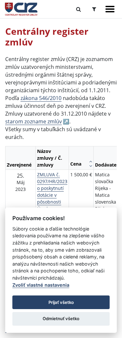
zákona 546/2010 (40, 98)
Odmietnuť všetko (61, 318)
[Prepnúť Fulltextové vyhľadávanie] (78, 9)
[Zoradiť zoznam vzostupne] (90, 161)
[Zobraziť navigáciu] (110, 9)
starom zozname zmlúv (33, 121)
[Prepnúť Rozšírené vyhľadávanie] (94, 9)
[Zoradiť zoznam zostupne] (90, 166)
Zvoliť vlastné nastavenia (40, 285)
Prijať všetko (61, 302)
